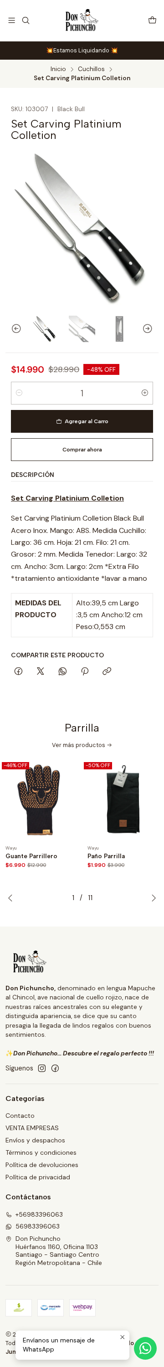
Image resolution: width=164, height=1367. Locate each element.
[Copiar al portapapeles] (106, 672)
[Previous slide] (12, 329)
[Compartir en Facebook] (18, 672)
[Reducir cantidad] (19, 393)
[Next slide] (152, 329)
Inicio (58, 69)
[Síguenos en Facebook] (55, 1068)
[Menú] (11, 20)
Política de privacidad (37, 1177)
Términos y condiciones (41, 1152)
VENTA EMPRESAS (32, 1128)
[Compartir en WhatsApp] (62, 672)
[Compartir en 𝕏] (40, 672)
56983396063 (37, 1226)
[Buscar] (25, 20)
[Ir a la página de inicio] (82, 20)
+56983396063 (39, 1214)
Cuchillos (91, 69)
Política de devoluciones (41, 1165)
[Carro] (152, 20)
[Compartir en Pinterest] (84, 672)
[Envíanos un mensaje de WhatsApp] (145, 1348)
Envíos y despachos (35, 1140)
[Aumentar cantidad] (145, 393)
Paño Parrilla (106, 856)
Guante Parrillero (31, 856)
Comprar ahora (82, 449)
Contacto (20, 1115)
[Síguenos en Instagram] (41, 1068)
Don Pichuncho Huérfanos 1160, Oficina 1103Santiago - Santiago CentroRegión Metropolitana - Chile (58, 1250)
